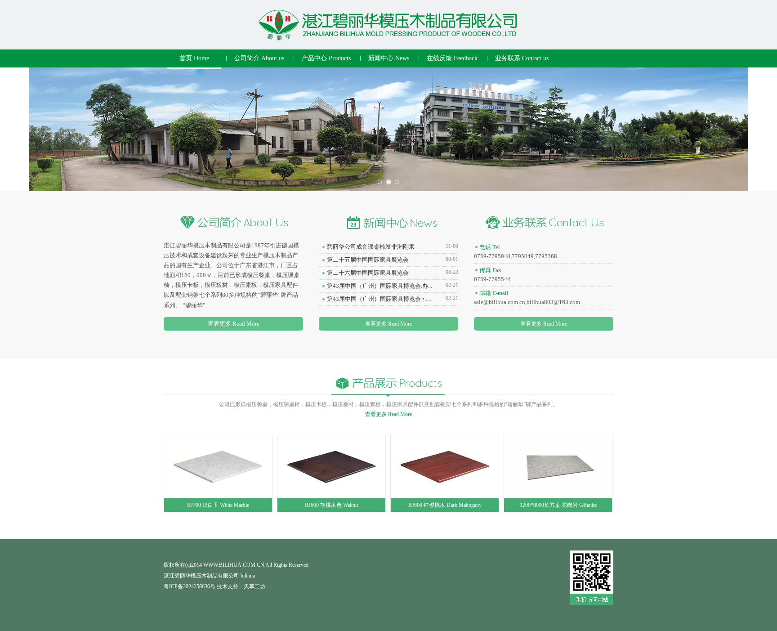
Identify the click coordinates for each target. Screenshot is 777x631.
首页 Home (194, 58)
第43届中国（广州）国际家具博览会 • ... (378, 298)
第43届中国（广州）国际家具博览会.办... (379, 285)
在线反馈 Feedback (452, 58)
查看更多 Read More (233, 323)
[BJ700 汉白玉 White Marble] (218, 466)
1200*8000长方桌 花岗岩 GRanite (558, 505)
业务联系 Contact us (522, 58)
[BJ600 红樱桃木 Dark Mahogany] (445, 466)
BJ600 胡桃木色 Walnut (331, 505)
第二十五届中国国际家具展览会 (368, 259)
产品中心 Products (326, 58)
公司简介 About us (259, 58)
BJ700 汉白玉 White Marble (218, 505)
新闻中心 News (388, 58)
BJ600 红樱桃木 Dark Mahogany (445, 505)
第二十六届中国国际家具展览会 (368, 272)
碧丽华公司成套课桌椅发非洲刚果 (371, 246)
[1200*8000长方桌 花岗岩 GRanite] (558, 466)
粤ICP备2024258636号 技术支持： (204, 586)
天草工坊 (254, 586)
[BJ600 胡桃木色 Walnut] (331, 466)
